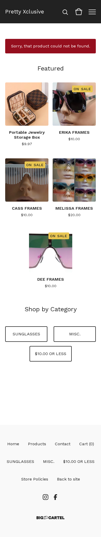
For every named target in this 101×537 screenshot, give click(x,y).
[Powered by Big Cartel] (50, 517)
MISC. (75, 333)
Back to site (68, 479)
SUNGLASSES (26, 333)
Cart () (86, 443)
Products (37, 443)
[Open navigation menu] (92, 11)
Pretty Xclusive (24, 12)
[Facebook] (55, 497)
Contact (62, 443)
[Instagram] (45, 497)
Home (13, 443)
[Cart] (79, 11)
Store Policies (34, 479)
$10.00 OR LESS (50, 353)
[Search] (65, 11)
